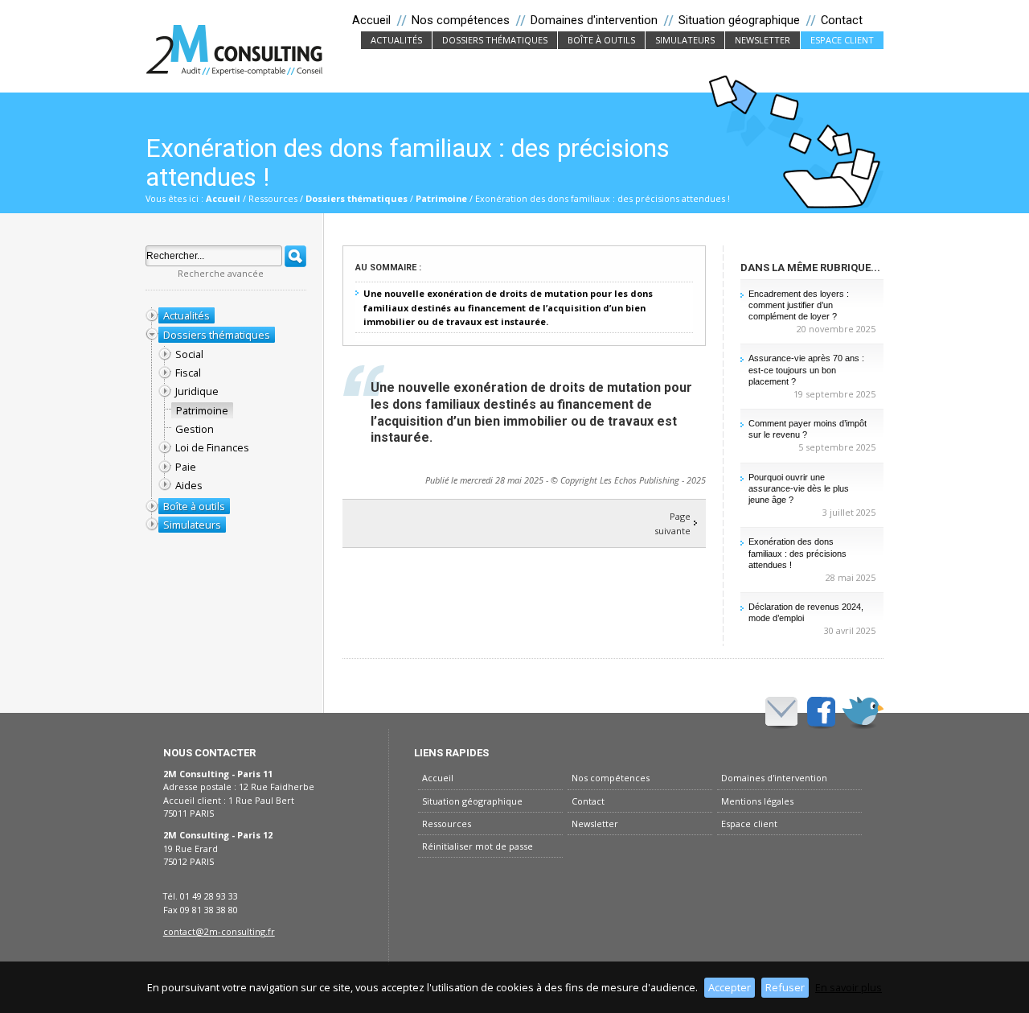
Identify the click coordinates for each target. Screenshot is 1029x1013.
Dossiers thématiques (499, 40)
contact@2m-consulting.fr (219, 931)
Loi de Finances (212, 447)
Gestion (194, 429)
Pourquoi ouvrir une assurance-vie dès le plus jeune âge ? (798, 488)
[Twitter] (862, 711)
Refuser (785, 987)
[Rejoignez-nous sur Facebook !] (821, 711)
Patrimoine (441, 198)
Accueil (223, 198)
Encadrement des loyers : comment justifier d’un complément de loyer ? (798, 305)
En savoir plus (848, 987)
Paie (185, 466)
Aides (189, 485)
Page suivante (672, 523)
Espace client (842, 40)
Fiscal (188, 372)
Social (189, 354)
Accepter (729, 987)
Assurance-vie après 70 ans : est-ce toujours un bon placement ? (806, 369)
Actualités (401, 40)
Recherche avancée (221, 273)
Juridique (197, 391)
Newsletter (767, 40)
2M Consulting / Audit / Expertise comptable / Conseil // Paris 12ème (235, 49)
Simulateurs (689, 40)
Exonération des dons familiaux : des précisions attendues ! (797, 553)
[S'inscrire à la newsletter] (781, 711)
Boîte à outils (606, 40)
